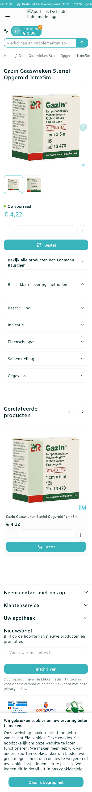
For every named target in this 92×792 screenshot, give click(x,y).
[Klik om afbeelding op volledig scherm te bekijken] (46, 127)
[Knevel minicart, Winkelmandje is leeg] (16, 31)
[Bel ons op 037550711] (6, 31)
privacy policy (15, 688)
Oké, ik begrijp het (46, 782)
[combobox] (40, 43)
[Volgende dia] (82, 411)
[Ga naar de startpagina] (50, 17)
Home (8, 55)
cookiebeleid (71, 769)
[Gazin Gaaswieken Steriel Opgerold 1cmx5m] (46, 470)
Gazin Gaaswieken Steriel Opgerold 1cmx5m (42, 516)
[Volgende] (83, 127)
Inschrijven (46, 669)
